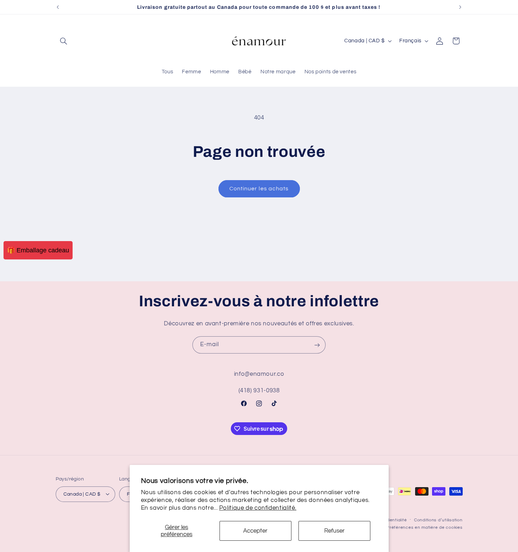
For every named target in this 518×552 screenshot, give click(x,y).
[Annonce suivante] (460, 7)
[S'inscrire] (317, 345)
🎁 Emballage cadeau (38, 250)
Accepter (255, 531)
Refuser (334, 531)
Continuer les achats (259, 188)
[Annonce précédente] (58, 7)
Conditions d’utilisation (438, 520)
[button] (64, 41)
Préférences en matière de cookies (424, 527)
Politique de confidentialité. (257, 508)
